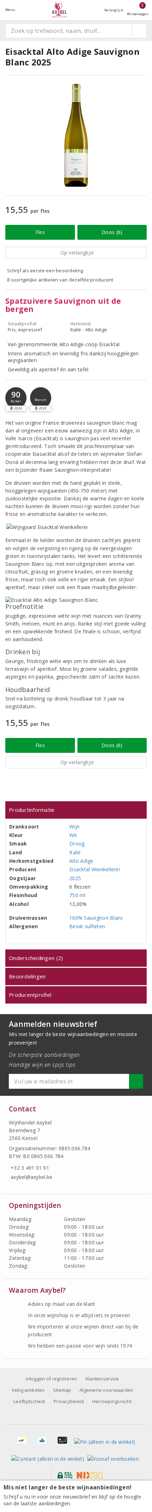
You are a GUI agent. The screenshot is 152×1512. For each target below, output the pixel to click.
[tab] (76, 810)
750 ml (77, 895)
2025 (75, 878)
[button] (16, 397)
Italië (75, 852)
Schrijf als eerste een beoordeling (45, 270)
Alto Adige (81, 860)
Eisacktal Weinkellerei (94, 869)
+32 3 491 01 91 (30, 1167)
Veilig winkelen (28, 1390)
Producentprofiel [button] (30, 994)
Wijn (74, 826)
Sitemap (62, 1390)
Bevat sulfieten (87, 926)
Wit (73, 835)
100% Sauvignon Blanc (96, 917)
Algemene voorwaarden (106, 1390)
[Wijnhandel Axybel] (59, 10)
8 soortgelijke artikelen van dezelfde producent (60, 280)
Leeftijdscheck (29, 1401)
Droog (76, 843)
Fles (40, 232)
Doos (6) (111, 232)
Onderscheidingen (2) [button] (36, 957)
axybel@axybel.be (31, 1177)
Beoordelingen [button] (27, 976)
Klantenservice (102, 1379)
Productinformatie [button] (32, 809)
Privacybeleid (69, 1401)
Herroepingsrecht (111, 1401)
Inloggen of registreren (51, 1379)
